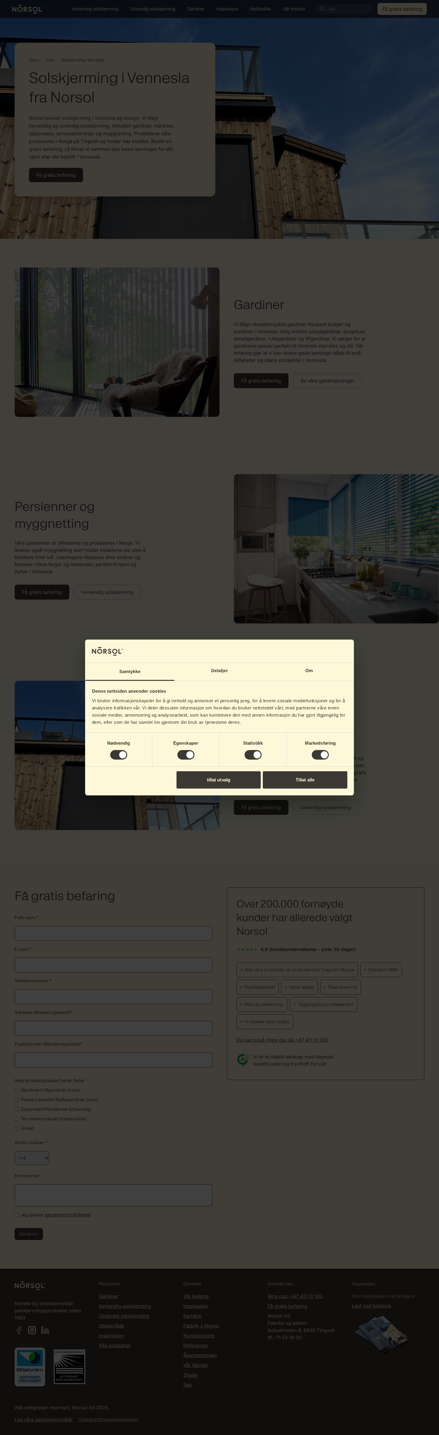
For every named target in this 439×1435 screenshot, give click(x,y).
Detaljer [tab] (219, 670)
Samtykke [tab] (130, 671)
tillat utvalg (218, 779)
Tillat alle (305, 779)
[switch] (185, 755)
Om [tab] (309, 670)
